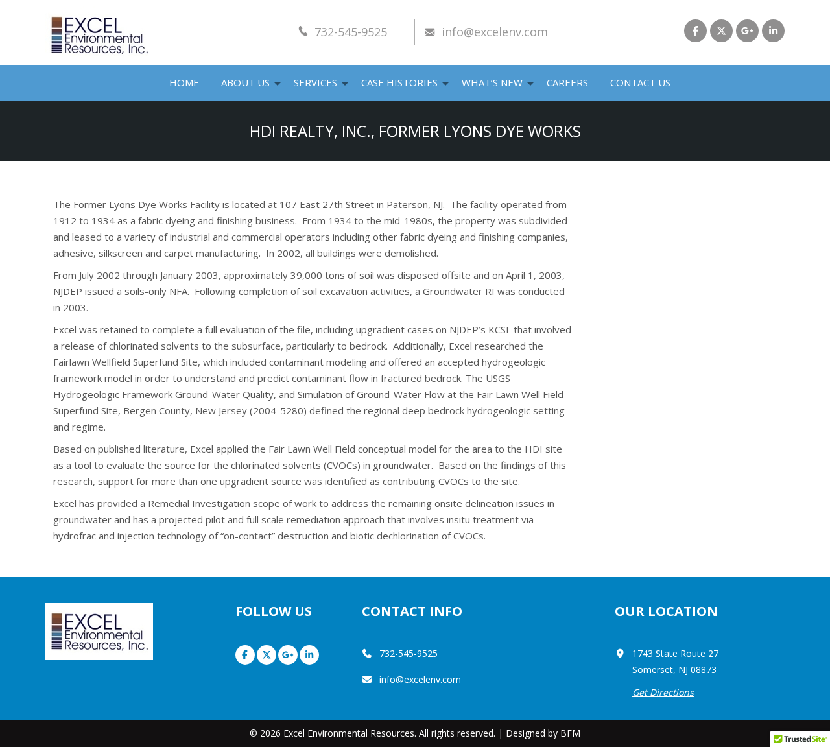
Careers (567, 82)
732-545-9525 (350, 32)
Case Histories (399, 82)
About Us (245, 82)
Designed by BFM (543, 733)
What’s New (492, 82)
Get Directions (663, 692)
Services (315, 82)
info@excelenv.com (495, 32)
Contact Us (640, 82)
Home (184, 82)
